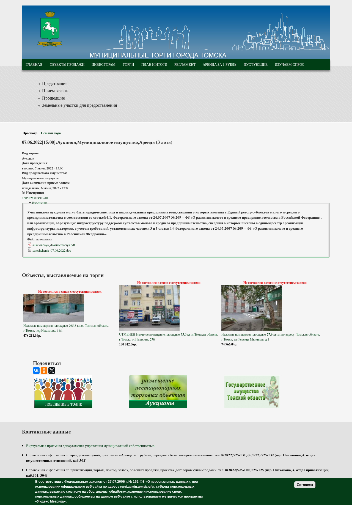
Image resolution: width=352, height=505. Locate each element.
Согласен (305, 485)
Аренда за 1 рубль (219, 64)
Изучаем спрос (289, 64)
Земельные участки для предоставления (79, 105)
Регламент (185, 64)
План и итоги (154, 64)
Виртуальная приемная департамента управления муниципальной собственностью (90, 445)
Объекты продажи (67, 64)
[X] (51, 370)
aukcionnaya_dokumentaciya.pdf (53, 245)
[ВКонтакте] (36, 370)
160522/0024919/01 (35, 198)
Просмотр (31, 133)
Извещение (39, 203)
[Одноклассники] (44, 370)
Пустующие (256, 64)
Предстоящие (54, 83)
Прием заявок (55, 90)
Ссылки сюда (51, 133)
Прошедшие (53, 98)
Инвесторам (104, 64)
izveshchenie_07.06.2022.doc (51, 250)
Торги (128, 64)
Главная (34, 64)
